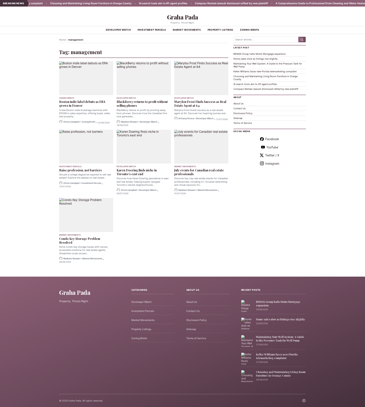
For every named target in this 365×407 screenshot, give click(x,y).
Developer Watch (118, 29)
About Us (238, 103)
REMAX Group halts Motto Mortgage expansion (259, 53)
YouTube (272, 147)
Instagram (272, 163)
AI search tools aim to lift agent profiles (148, 3)
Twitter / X (272, 155)
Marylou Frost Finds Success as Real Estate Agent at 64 (200, 104)
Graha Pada (182, 17)
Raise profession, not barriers (80, 170)
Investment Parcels (152, 29)
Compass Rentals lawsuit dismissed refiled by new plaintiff (216, 3)
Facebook (272, 139)
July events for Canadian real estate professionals (199, 172)
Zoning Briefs (249, 29)
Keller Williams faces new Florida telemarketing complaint (265, 71)
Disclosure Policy (242, 113)
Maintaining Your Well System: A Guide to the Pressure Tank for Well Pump (280, 338)
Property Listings (220, 29)
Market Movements (187, 29)
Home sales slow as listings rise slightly (255, 58)
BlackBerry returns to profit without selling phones (142, 104)
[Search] (302, 39)
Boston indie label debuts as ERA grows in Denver (82, 104)
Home (62, 39)
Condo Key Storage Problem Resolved (79, 240)
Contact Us (239, 108)
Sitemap (237, 118)
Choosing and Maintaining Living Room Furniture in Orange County (75, 3)
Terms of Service (242, 123)
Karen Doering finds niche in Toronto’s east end (137, 172)
